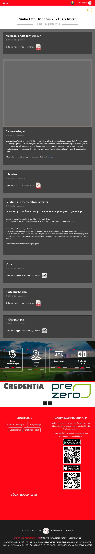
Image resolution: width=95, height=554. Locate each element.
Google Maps (35, 424)
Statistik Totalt (32, 429)
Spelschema (15, 429)
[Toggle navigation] (89, 10)
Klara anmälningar (15, 424)
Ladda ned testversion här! (27, 538)
